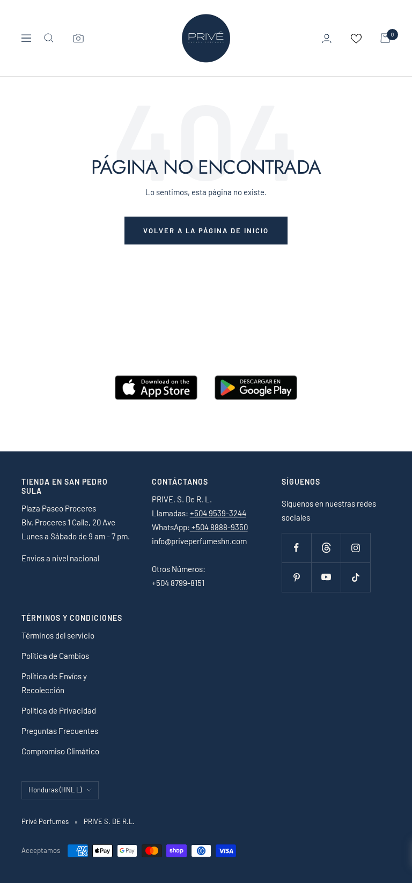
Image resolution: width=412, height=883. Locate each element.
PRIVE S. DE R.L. (109, 821)
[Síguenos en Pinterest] (296, 577)
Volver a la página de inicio (206, 230)
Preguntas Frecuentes (59, 731)
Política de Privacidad (58, 710)
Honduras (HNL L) (55, 789)
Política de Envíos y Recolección (54, 683)
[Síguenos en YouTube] (326, 577)
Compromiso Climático (60, 751)
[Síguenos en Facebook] (296, 547)
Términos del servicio (57, 635)
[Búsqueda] (49, 38)
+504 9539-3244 (218, 513)
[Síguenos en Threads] (326, 547)
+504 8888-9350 (219, 527)
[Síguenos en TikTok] (355, 577)
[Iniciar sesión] (327, 38)
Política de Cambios (55, 656)
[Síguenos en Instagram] (355, 547)
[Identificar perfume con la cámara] (78, 38)
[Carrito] (385, 38)
